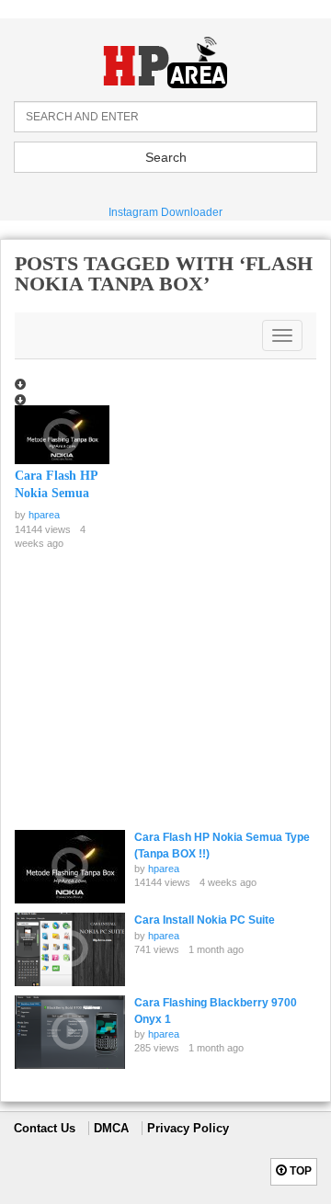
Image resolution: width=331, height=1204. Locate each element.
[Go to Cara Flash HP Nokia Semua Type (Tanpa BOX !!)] (62, 437)
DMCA (111, 1128)
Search (166, 157)
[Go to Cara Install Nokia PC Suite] (70, 949)
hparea (44, 514)
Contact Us (44, 1128)
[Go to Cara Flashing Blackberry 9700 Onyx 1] (70, 1032)
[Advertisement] (153, 692)
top (299, 1170)
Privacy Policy (188, 1128)
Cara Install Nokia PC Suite (204, 920)
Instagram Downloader (165, 212)
